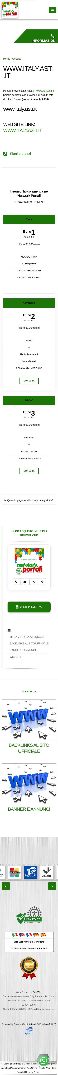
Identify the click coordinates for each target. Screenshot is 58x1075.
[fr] (29, 935)
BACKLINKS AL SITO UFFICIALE (29, 643)
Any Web (37, 992)
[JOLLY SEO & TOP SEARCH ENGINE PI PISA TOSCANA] (37, 872)
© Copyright (6, 1064)
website (16, 58)
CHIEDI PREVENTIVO (31, 607)
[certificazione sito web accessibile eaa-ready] (29, 915)
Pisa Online (31, 1068)
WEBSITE (15, 656)
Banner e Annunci (29, 809)
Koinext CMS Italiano (39, 1024)
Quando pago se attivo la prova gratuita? (30, 500)
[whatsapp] (43, 1060)
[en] (22, 935)
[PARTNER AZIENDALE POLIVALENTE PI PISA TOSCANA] (21, 872)
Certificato (29, 941)
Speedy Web (20, 1024)
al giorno (29, 237)
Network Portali (32, 1072)
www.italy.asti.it (45, 90)
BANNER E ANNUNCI (23, 650)
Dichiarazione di (29, 948)
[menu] (52, 10)
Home (6, 58)
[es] (43, 935)
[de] (36, 935)
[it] (15, 935)
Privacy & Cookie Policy (25, 1064)
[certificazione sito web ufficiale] (29, 968)
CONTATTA (29, 381)
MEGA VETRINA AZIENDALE (27, 637)
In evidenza (29, 691)
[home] (10, 9)
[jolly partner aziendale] (29, 1031)
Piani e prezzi (19, 154)
